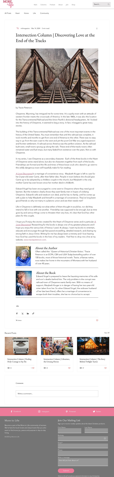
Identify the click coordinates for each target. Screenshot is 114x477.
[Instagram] (39, 411)
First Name (62, 427)
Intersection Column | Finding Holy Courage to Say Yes (19, 360)
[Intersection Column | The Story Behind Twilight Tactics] (93, 346)
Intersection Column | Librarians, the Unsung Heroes (57, 360)
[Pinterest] (66, 411)
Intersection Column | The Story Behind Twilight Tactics (92, 360)
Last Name (88, 427)
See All (106, 333)
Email (60, 442)
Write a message (64, 457)
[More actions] (97, 28)
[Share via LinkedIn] (28, 313)
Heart (17, 13)
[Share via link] (33, 313)
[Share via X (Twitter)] (22, 313)
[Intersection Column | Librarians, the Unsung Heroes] (57, 346)
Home (26, 13)
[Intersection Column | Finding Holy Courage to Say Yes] (21, 346)
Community (44, 13)
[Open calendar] (105, 438)
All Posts (8, 13)
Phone (60, 450)
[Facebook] (11, 411)
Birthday (61, 435)
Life (34, 13)
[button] (43, 5)
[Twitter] (94, 411)
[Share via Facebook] (17, 313)
